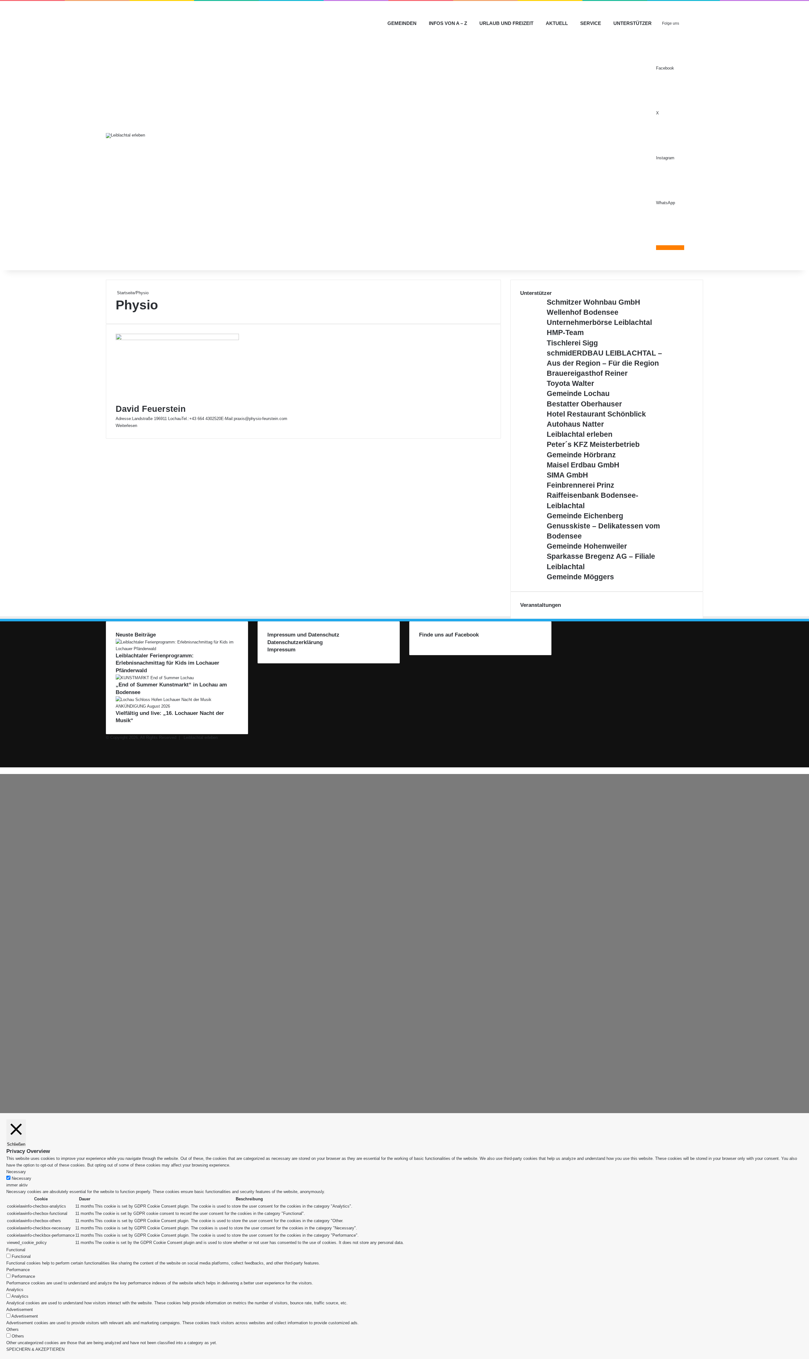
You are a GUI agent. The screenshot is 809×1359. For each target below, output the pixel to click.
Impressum (281, 650)
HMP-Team (565, 332)
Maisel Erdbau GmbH (583, 465)
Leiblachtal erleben (579, 434)
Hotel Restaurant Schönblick (596, 414)
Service (590, 23)
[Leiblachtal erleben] (125, 135)
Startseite (125, 292)
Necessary (21, 1178)
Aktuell (557, 23)
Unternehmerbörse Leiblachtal (599, 322)
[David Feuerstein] (177, 338)
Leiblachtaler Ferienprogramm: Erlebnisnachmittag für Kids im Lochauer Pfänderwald (167, 663)
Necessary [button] (16, 1171)
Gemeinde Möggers (580, 577)
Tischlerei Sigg (572, 343)
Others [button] (12, 1329)
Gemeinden (402, 23)
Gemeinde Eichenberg (585, 516)
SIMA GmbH (567, 475)
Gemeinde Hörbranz (581, 455)
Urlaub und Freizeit (506, 23)
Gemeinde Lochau (578, 393)
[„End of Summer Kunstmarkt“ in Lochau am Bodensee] (155, 677)
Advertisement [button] (19, 1309)
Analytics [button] (14, 1289)
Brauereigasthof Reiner (587, 373)
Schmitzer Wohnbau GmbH (593, 302)
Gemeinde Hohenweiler (587, 546)
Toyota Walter (570, 383)
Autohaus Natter (575, 424)
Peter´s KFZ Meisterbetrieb (593, 444)
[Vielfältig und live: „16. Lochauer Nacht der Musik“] (177, 706)
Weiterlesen (126, 425)
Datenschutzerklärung (295, 642)
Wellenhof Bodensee (582, 312)
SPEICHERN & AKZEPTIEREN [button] (35, 1349)
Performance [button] (18, 1269)
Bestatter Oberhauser (584, 404)
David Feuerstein (151, 409)
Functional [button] (15, 1249)
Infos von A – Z (448, 23)
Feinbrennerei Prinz (580, 485)
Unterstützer (632, 23)
